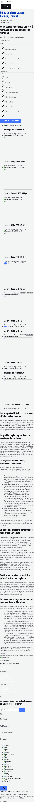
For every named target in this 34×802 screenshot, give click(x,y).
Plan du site (3, 693)
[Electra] (7, 756)
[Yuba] (6, 782)
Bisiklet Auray (4, 667)
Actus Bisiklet (8, 733)
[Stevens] (7, 771)
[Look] (6, 763)
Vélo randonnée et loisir (7, 680)
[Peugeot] (7, 766)
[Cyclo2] (7, 752)
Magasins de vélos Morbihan (9, 663)
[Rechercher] (22, 710)
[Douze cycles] (9, 754)
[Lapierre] (7, 761)
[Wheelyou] (8, 780)
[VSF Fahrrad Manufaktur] (12, 778)
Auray (9, 539)
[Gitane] (6, 759)
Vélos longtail (4, 676)
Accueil (2, 22)
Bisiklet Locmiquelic (6, 668)
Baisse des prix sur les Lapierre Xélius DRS (14, 791)
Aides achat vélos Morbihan (9, 691)
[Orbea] (6, 764)
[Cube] (6, 751)
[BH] (5, 747)
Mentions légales (5, 688)
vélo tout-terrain (29, 498)
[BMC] (6, 749)
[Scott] (6, 768)
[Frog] (6, 758)
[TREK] (6, 775)
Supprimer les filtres (11, 121)
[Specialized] (8, 770)
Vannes (4, 539)
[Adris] (6, 746)
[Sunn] (6, 773)
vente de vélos (14, 537)
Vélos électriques (5, 678)
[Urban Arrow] (8, 776)
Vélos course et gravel (7, 681)
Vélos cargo (4, 675)
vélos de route (26, 510)
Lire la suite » (4, 801)
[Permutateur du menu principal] (6, 6)
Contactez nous (5, 690)
